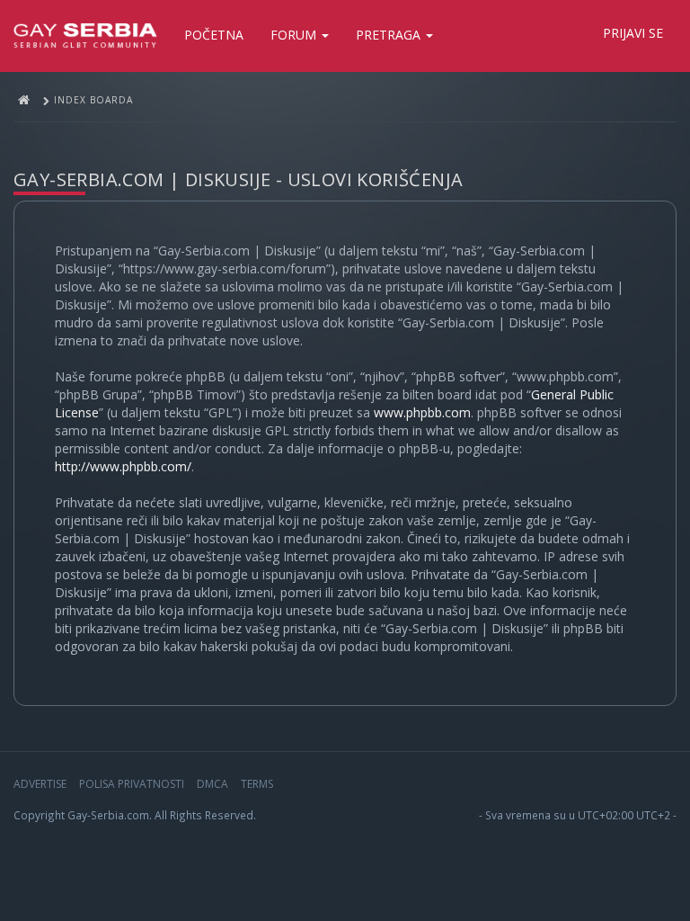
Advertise (39, 783)
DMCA (212, 783)
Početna (213, 34)
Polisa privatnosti (131, 783)
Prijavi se (633, 32)
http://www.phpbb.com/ (123, 466)
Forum (295, 34)
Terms (257, 783)
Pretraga (390, 34)
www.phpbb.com (422, 412)
